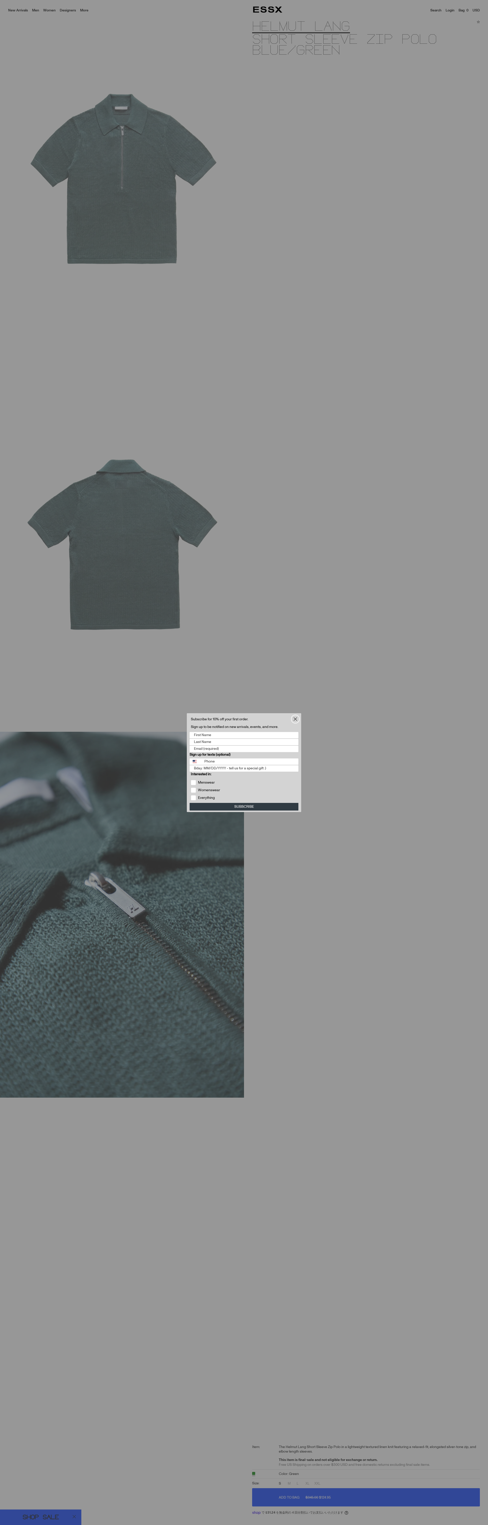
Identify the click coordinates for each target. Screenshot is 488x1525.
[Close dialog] (295, 719)
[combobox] (196, 762)
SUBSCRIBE (244, 806)
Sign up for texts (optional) (210, 754)
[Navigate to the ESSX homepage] (267, 10)
